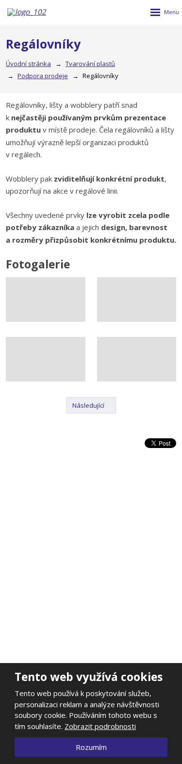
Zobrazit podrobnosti (100, 726)
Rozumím (91, 747)
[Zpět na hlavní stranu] (29, 12)
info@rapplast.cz (95, 660)
